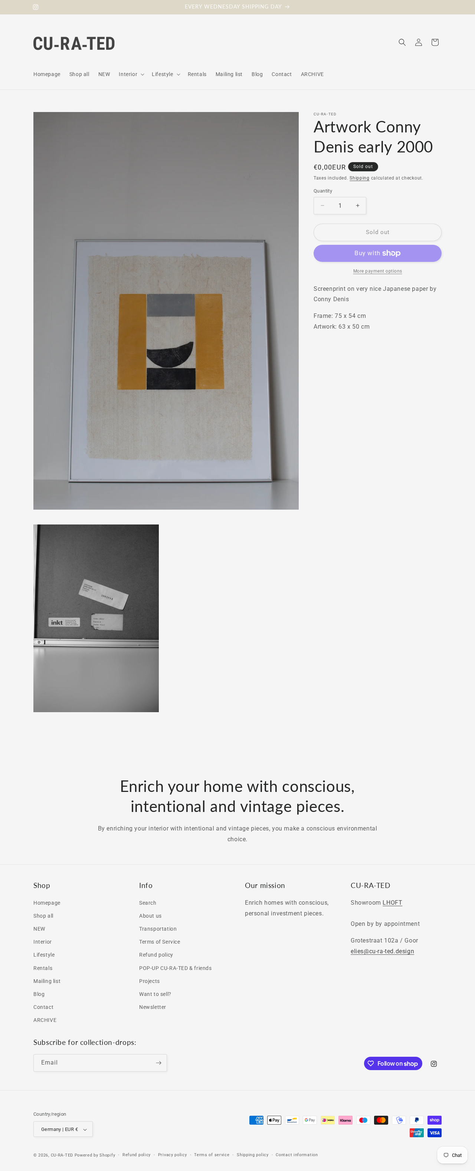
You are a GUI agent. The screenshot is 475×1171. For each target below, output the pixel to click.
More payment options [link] (377, 271)
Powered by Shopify (95, 1155)
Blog (39, 994)
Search (148, 902)
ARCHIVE (44, 1020)
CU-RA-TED (62, 1155)
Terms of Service (159, 942)
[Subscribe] (158, 1063)
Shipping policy (253, 1155)
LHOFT (392, 902)
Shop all (43, 915)
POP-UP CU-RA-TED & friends (175, 968)
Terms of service (211, 1155)
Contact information (297, 1155)
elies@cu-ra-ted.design (382, 950)
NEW (39, 928)
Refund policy (156, 955)
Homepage (46, 902)
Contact (43, 1007)
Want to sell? (155, 994)
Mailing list (46, 981)
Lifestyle (44, 955)
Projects (149, 981)
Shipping (360, 178)
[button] (130, 74)
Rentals (42, 968)
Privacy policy (172, 1155)
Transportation (158, 928)
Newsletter (152, 1007)
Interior (42, 942)
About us (150, 915)
